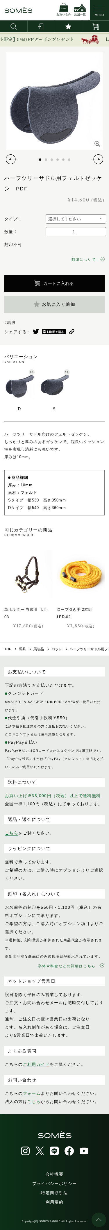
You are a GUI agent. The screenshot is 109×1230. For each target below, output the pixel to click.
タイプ (11, 219)
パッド (56, 649)
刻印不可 (13, 244)
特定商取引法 (54, 1192)
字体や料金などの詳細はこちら (67, 966)
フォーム (32, 1093)
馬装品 (38, 649)
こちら (11, 833)
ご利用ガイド (36, 1064)
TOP (7, 649)
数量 (8, 231)
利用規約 (55, 1202)
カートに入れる (58, 283)
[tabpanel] (54, 101)
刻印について (84, 260)
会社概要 (55, 1174)
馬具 (22, 649)
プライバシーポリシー (54, 1183)
